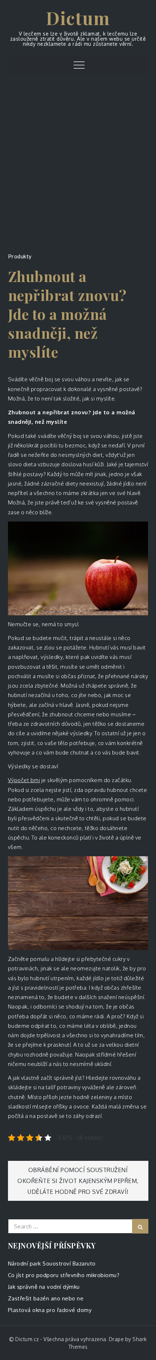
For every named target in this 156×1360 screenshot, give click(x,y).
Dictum (78, 17)
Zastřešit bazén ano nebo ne (46, 1298)
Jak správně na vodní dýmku (44, 1286)
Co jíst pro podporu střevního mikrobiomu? (64, 1275)
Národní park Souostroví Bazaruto (52, 1263)
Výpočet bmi (24, 780)
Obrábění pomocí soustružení (78, 1170)
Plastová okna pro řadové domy (50, 1310)
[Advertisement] (78, 166)
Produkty (20, 256)
